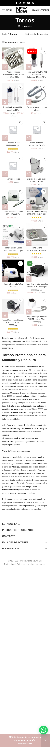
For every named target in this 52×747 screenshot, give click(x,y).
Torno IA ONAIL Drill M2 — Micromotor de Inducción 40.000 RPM (37, 74)
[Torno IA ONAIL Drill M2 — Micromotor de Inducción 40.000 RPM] (37, 59)
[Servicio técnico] (13, 165)
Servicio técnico (13, 179)
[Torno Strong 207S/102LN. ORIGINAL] (37, 234)
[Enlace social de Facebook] (16, 3)
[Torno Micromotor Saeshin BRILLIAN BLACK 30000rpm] (13, 307)
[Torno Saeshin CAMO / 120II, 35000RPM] (13, 198)
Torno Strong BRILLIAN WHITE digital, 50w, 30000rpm (37, 319)
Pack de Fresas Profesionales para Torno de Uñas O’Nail (13, 74)
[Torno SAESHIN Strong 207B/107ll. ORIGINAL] (37, 198)
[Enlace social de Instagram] (24, 3)
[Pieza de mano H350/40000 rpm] (13, 129)
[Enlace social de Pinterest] (33, 3)
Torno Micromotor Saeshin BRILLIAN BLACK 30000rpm (13, 322)
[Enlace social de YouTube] (28, 3)
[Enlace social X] (20, 3)
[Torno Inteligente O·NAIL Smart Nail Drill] (13, 94)
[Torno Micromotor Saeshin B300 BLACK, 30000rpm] (37, 271)
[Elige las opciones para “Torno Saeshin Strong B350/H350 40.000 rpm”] (5, 243)
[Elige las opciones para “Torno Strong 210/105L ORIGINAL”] (5, 279)
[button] (5, 67)
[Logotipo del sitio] (21, 10)
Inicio (4, 34)
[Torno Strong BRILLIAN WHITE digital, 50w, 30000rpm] (37, 305)
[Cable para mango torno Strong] (37, 94)
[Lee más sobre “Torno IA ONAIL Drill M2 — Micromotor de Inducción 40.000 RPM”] (28, 67)
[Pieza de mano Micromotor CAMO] (37, 129)
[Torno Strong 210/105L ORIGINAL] (13, 271)
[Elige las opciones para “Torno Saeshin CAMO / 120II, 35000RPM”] (5, 207)
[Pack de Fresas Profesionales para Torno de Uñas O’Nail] (13, 59)
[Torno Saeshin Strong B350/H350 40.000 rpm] (13, 234)
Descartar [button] (45, 740)
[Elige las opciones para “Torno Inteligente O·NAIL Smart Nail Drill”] (5, 102)
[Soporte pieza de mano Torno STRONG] (37, 165)
